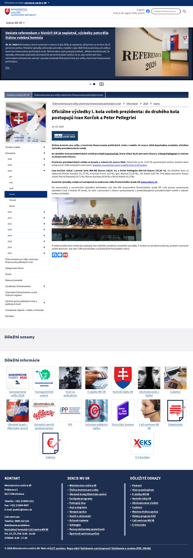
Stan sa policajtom (143, 489)
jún (10, 176)
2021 (10, 223)
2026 (10, 159)
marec (12, 194)
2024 (10, 170)
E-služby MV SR (140, 494)
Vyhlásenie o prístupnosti (95, 548)
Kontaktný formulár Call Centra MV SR (26, 529)
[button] (15, 22)
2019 (10, 235)
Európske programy (81, 498)
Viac (7, 72)
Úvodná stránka (12, 147)
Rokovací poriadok (13, 280)
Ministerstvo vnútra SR (83, 485)
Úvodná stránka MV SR (18, 94)
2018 (10, 241)
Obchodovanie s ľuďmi (145, 503)
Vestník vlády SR (141, 498)
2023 (10, 212)
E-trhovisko (139, 524)
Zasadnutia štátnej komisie (18, 286)
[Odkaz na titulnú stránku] (21, 11)
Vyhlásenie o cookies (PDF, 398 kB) (131, 548)
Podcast (137, 485)
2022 (10, 217)
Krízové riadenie (79, 520)
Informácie (10, 153)
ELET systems (58, 548)
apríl (11, 188)
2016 (10, 247)
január (12, 206)
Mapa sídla (73, 548)
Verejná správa (78, 511)
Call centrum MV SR (143, 520)
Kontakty (9, 316)
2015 (10, 253)
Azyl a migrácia (78, 507)
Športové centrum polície (84, 533)
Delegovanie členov (14, 268)
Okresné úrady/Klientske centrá (88, 494)
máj (11, 182)
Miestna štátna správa (145, 511)
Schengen (75, 524)
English (141, 9)
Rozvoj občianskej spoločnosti (87, 529)
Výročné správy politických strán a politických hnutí (21, 302)
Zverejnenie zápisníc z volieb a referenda (24, 310)
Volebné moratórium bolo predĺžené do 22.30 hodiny (120, 165)
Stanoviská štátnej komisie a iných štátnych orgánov (21, 294)
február (12, 200)
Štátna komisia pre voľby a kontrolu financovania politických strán (68, 94)
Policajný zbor (78, 503)
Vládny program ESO (144, 516)
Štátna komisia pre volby (84, 489)
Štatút (8, 274)
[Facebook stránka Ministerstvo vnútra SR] (148, 11)
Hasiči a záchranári (80, 516)
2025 (10, 165)
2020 (10, 229)
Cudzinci (137, 507)
